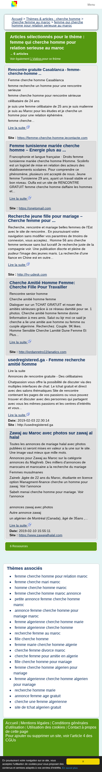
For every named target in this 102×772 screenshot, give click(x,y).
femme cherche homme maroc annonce (48, 593)
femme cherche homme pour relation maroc (51, 576)
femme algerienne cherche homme (44, 628)
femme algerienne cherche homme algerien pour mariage (51, 682)
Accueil (11, 723)
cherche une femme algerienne (41, 702)
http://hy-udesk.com (32, 274)
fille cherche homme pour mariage (43, 662)
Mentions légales (35, 723)
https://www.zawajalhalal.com (40, 535)
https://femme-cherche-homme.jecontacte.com (52, 138)
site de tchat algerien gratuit (38, 707)
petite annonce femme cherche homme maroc (47, 602)
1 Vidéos (36, 59)
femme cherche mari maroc (37, 582)
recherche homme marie (35, 690)
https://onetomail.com (35, 208)
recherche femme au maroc (37, 633)
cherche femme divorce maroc (40, 650)
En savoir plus (70, 768)
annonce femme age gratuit (37, 696)
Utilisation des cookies (46, 727)
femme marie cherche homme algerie (46, 645)
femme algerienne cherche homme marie (49, 622)
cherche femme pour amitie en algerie (46, 656)
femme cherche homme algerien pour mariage (45, 670)
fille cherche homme (32, 639)
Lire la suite (17, 128)
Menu (91, 4)
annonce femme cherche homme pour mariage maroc (46, 613)
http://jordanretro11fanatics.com (42, 352)
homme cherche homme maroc (41, 588)
